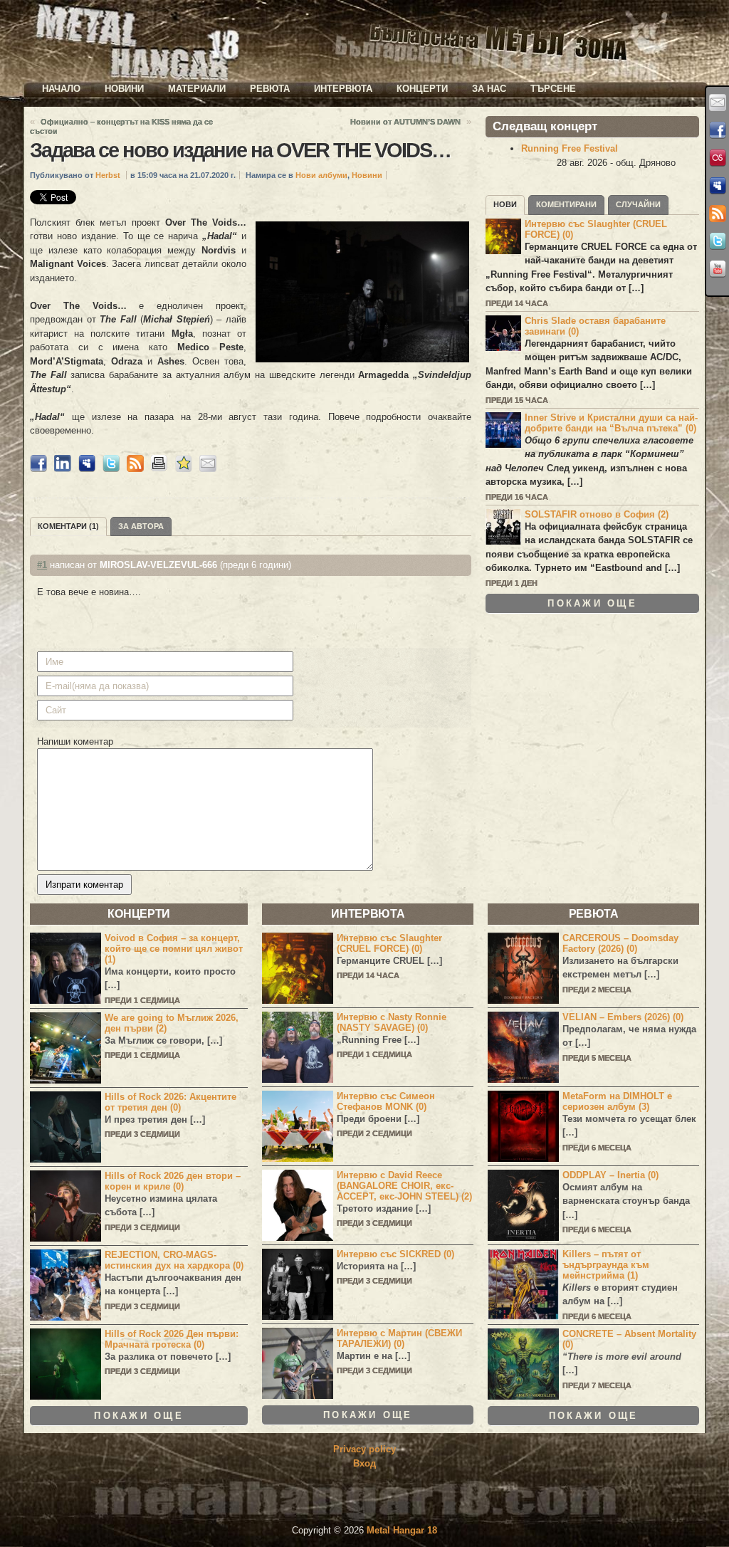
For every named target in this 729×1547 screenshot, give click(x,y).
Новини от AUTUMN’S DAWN (405, 121)
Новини (124, 88)
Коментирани (566, 204)
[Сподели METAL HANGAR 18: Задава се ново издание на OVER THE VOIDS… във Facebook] (38, 468)
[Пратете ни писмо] (717, 102)
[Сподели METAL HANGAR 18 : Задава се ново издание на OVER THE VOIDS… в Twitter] (111, 468)
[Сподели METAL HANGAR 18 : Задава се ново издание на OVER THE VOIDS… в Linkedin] (62, 468)
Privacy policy (364, 1449)
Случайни (638, 204)
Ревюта (270, 88)
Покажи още (592, 603)
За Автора (141, 526)
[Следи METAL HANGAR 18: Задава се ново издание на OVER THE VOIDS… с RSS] (135, 468)
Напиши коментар (75, 741)
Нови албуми (321, 175)
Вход (364, 1463)
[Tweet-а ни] (717, 241)
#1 (42, 565)
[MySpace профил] (717, 185)
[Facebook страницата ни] (717, 130)
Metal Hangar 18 (402, 1530)
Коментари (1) (68, 526)
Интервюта (343, 88)
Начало (61, 88)
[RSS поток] (717, 213)
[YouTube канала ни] (717, 269)
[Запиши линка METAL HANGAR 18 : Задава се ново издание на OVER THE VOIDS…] (183, 468)
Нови (505, 204)
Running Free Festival (569, 148)
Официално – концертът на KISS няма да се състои (121, 126)
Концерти (422, 88)
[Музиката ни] (717, 158)
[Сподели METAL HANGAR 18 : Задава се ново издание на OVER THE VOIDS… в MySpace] (86, 468)
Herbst (107, 175)
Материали (197, 88)
